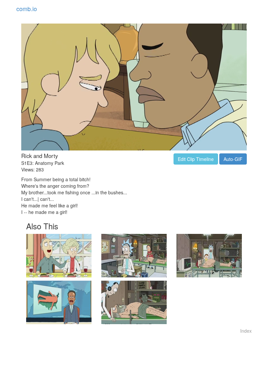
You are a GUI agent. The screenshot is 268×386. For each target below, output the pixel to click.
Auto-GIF (233, 159)
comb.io (26, 8)
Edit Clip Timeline (196, 159)
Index (246, 330)
